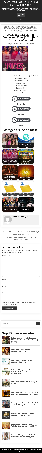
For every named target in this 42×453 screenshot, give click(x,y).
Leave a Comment (30, 43)
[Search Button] (21, 19)
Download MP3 (32, 28)
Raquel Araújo (34, 30)
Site (3, 293)
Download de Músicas (22, 28)
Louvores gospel (20, 29)
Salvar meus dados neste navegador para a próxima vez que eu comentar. (19, 303)
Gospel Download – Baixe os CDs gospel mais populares (21, 3)
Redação (10, 43)
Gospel (5, 29)
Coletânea (12, 28)
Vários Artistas (20, 31)
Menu (22, 15)
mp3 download (30, 29)
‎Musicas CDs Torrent (14, 30)
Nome (4, 279)
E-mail (4, 286)
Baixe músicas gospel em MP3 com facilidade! (21, 26)
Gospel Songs (11, 29)
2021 (7, 26)
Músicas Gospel (24, 30)
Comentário (6, 255)
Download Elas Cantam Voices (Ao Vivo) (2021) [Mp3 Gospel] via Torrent (21, 37)
